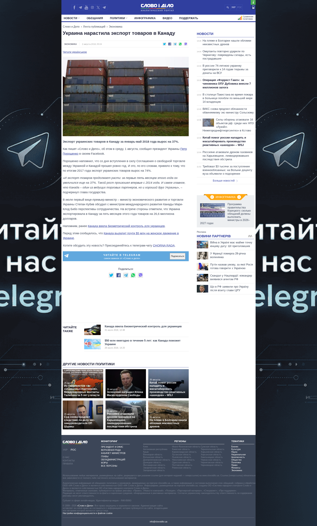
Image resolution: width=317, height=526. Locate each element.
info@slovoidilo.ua (158, 521)
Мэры (104, 463)
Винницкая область (152, 454)
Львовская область (181, 457)
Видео (167, 18)
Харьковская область (211, 452)
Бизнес (234, 446)
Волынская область (153, 457)
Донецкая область (152, 462)
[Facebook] (74, 7)
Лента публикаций (94, 26)
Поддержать (188, 18)
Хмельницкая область (212, 457)
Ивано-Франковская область (186, 446)
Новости (70, 18)
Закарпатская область (154, 467)
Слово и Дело (71, 26)
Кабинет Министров (113, 453)
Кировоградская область (184, 452)
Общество (236, 460)
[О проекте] (253, 2)
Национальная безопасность (238, 455)
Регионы (180, 441)
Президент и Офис (112, 447)
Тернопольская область (212, 449)
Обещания (95, 18)
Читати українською (75, 52)
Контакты (69, 460)
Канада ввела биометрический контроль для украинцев (126, 226)
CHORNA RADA (164, 245)
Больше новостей (224, 180)
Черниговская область (212, 462)
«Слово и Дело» (85, 505)
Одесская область (181, 462)
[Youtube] (86, 7)
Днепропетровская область (156, 460)
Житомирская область (154, 465)
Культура (236, 449)
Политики (117, 18)
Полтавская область (182, 465)
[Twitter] (98, 7)
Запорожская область (154, 470)
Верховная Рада (111, 450)
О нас (66, 457)
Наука (234, 452)
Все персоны (109, 466)
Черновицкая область (211, 465)
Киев (145, 446)
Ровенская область (181, 467)
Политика (236, 462)
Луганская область (181, 454)
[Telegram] (80, 7)
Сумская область (209, 446)
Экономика (115, 26)
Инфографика (145, 18)
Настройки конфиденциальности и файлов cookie (87, 513)
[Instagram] (92, 7)
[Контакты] (253, 7)
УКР (233, 7)
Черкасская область (211, 460)
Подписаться (177, 256)
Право (234, 465)
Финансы (235, 467)
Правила (68, 464)
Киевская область (181, 449)
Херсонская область (211, 454)
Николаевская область (183, 460)
